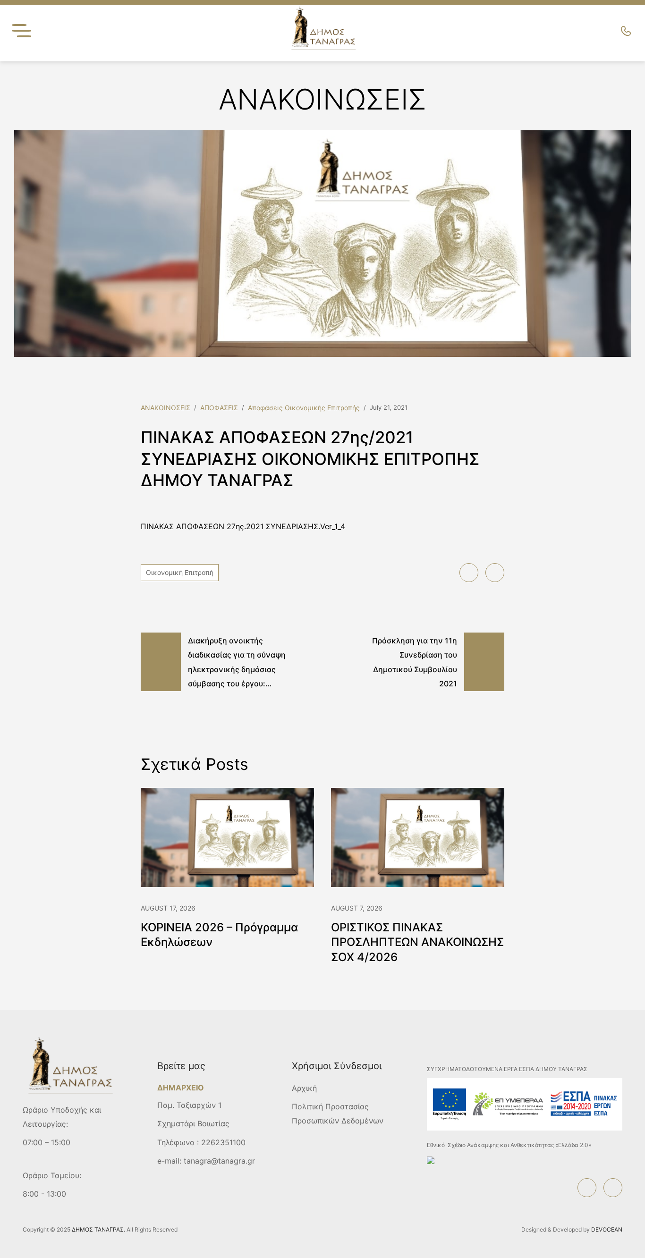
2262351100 (223, 1142)
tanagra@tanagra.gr (219, 1160)
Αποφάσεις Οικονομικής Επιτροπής (304, 408)
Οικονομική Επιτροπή (179, 572)
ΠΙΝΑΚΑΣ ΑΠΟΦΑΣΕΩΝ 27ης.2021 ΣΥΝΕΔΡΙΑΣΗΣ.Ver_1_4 (243, 526)
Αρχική (304, 1088)
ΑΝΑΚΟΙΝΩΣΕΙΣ (165, 408)
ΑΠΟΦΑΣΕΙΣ (219, 408)
